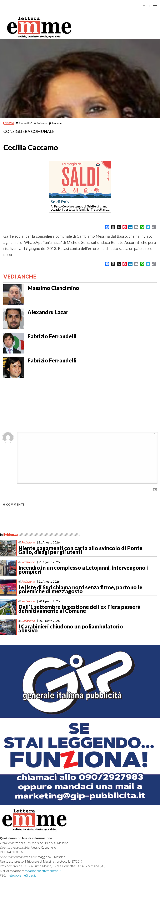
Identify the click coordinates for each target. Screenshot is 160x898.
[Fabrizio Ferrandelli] (13, 342)
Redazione (42, 123)
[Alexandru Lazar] (13, 318)
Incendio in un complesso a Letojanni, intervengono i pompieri (83, 570)
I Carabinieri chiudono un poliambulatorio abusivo (70, 628)
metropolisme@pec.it (21, 875)
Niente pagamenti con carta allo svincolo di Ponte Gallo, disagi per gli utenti (80, 550)
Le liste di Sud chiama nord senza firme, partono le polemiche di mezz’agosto (80, 589)
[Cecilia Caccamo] (80, 78)
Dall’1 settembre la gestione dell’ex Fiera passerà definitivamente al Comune (79, 609)
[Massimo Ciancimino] (13, 294)
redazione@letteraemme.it (43, 871)
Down (10, 123)
